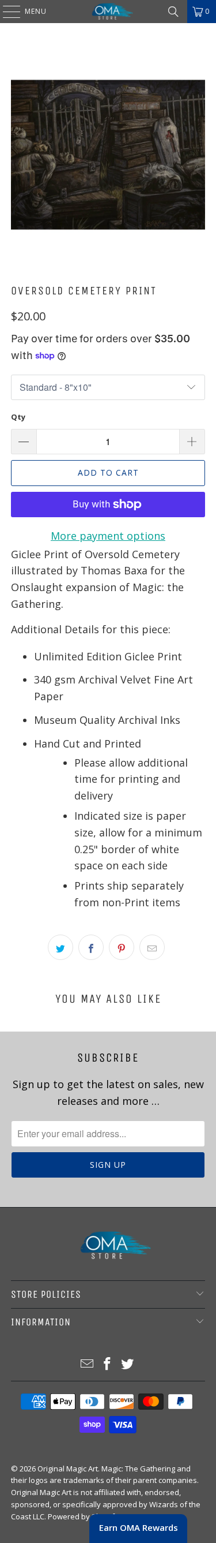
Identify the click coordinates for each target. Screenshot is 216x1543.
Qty (18, 417)
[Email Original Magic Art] (87, 1364)
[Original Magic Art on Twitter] (127, 1364)
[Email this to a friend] (152, 947)
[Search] (173, 11)
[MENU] (6, 11)
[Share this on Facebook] (91, 947)
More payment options (108, 536)
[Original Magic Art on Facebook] (107, 1364)
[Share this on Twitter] (60, 947)
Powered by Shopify (83, 1516)
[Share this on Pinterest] (121, 947)
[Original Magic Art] (108, 11)
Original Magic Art (67, 1468)
